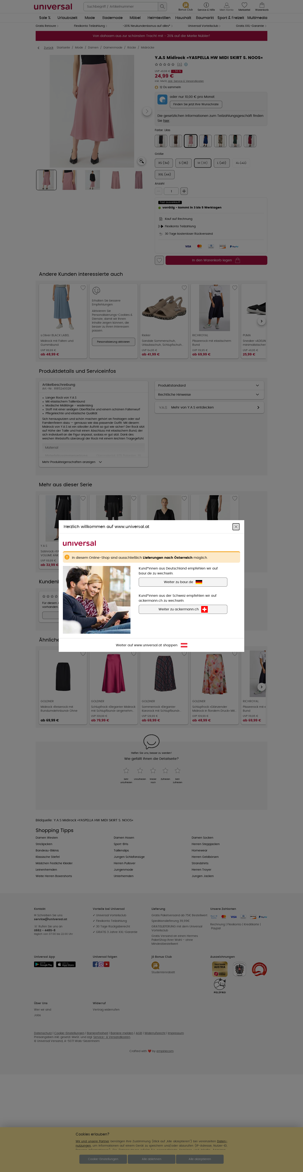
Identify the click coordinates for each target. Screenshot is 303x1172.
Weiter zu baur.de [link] (178, 582)
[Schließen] (236, 526)
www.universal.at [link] (148, 645)
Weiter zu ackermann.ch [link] (179, 609)
